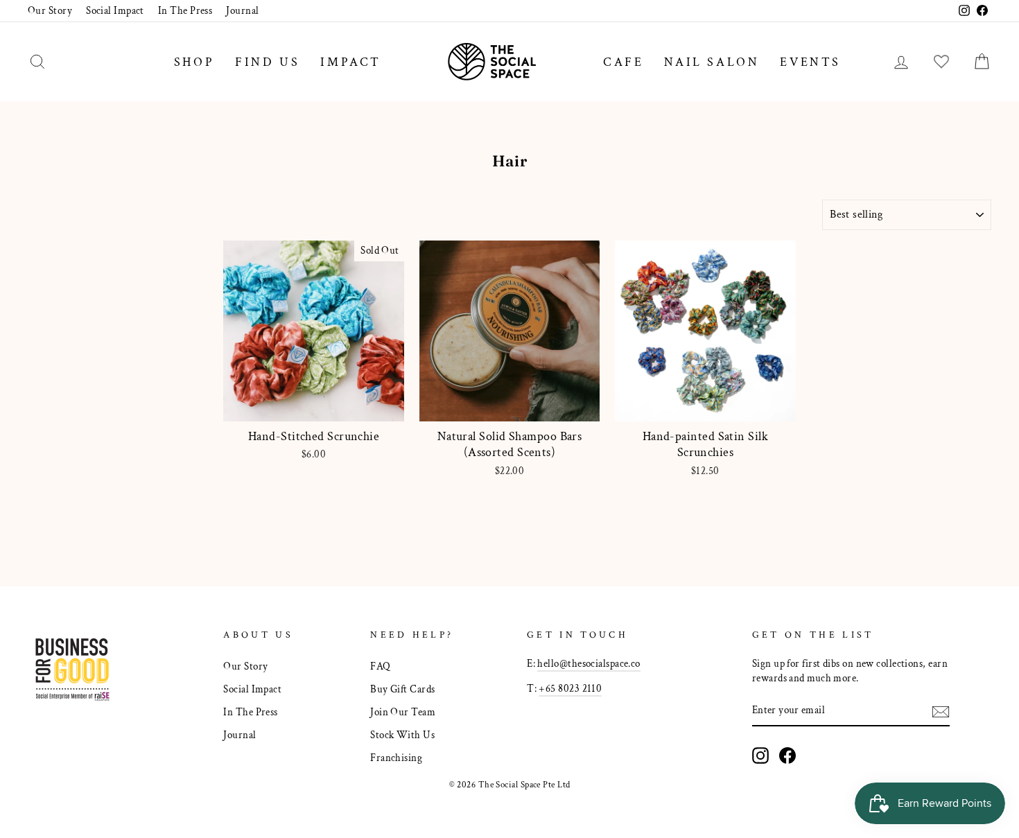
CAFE (623, 62)
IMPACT (350, 62)
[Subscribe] (941, 711)
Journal (242, 10)
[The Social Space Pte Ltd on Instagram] (760, 755)
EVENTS (810, 62)
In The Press (185, 10)
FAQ (380, 666)
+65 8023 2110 (570, 688)
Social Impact (115, 10)
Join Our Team (402, 712)
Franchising (396, 758)
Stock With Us (402, 735)
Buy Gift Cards (402, 689)
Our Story (50, 10)
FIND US (267, 62)
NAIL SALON (711, 62)
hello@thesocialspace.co (588, 663)
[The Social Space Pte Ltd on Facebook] (787, 755)
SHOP (194, 62)
